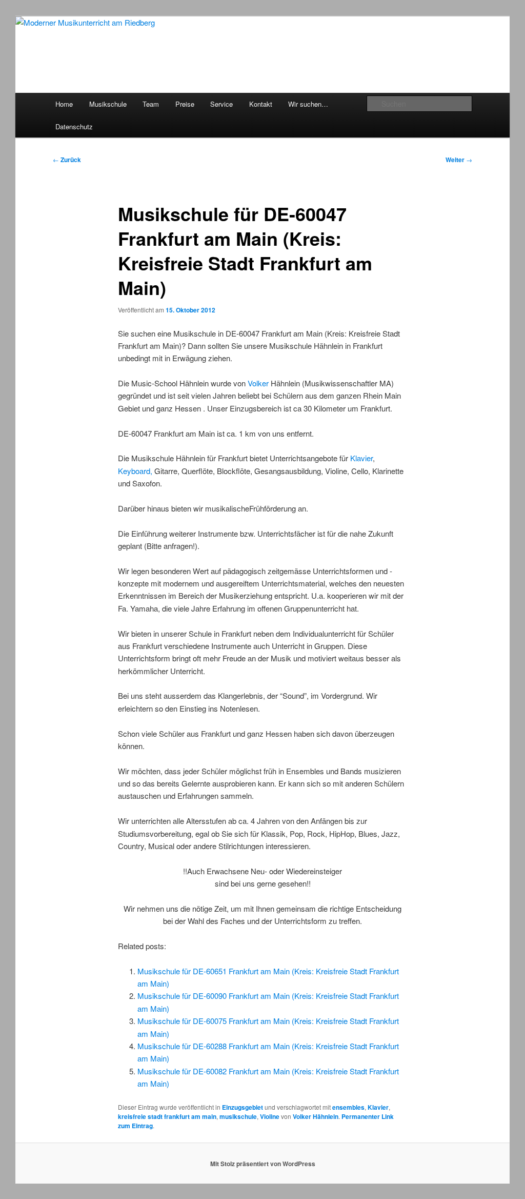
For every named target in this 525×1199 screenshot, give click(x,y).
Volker (258, 383)
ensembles (348, 1107)
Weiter (459, 159)
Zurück (67, 159)
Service (221, 104)
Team (151, 104)
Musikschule (108, 104)
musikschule (238, 1116)
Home (64, 104)
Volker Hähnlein (315, 1116)
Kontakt (260, 104)
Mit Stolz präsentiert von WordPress (262, 1163)
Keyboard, (136, 470)
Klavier (361, 458)
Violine (269, 1116)
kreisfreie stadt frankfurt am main (167, 1116)
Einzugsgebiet (242, 1107)
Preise (184, 104)
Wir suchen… (308, 104)
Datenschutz (74, 126)
